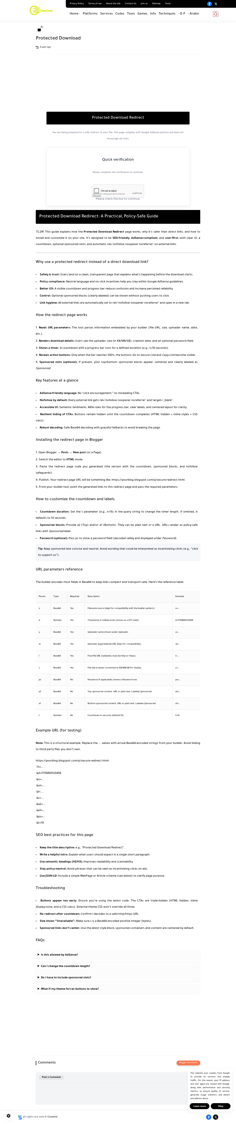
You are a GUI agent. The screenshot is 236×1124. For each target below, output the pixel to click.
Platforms (90, 14)
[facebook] (209, 4)
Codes (119, 14)
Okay (220, 1106)
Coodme (53, 1117)
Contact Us (130, 4)
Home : (75, 14)
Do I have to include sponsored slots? (66, 977)
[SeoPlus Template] (20, 1117)
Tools (168, 4)
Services (106, 14)
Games (143, 14)
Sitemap (156, 4)
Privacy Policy (77, 4)
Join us (144, 4)
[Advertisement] (118, 87)
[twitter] (216, 4)
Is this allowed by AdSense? (59, 955)
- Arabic (193, 14)
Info (153, 14)
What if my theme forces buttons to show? (70, 989)
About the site (113, 4)
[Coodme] (41, 10)
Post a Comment (51, 1077)
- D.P (181, 14)
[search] (215, 14)
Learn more (199, 1106)
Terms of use (95, 4)
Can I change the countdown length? (65, 966)
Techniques (167, 14)
